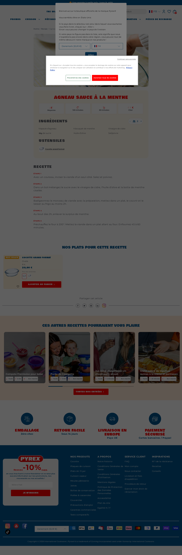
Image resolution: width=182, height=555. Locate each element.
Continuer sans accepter (126, 59)
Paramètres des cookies (78, 78)
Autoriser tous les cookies (105, 78)
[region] (92, 70)
